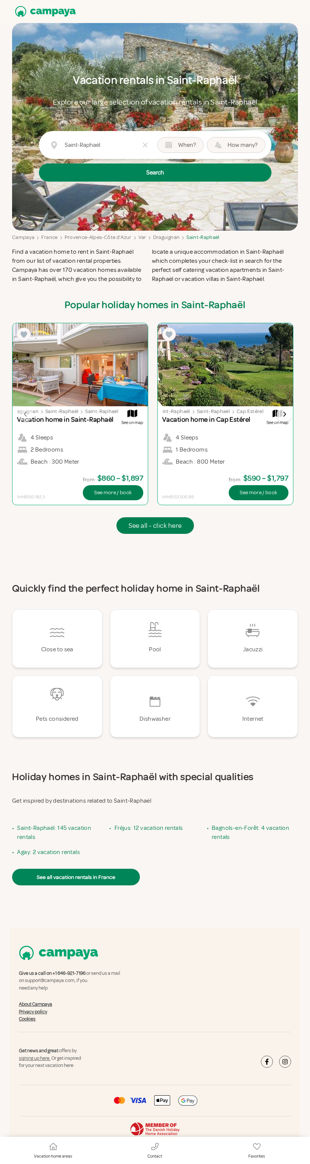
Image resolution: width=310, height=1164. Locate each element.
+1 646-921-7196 (69, 973)
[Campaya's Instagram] (285, 1062)
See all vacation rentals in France (76, 877)
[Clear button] (145, 145)
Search (155, 172)
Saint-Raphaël (203, 237)
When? (187, 145)
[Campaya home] (44, 11)
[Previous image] (25, 414)
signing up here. (35, 1058)
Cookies (27, 1019)
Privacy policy (33, 1012)
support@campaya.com (49, 981)
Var (142, 237)
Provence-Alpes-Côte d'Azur (98, 237)
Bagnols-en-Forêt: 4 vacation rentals (250, 832)
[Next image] (284, 414)
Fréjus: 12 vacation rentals (149, 828)
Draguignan (166, 237)
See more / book (113, 492)
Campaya (23, 237)
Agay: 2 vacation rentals (48, 852)
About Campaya (35, 1004)
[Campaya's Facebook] (267, 1062)
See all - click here (155, 525)
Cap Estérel (250, 411)
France (49, 237)
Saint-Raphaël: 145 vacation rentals (54, 832)
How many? (242, 145)
